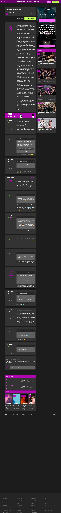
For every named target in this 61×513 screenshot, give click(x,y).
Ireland (23, 496)
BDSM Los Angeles (34, 500)
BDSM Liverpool (19, 503)
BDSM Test (47, 503)
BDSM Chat (47, 505)
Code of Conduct (5, 508)
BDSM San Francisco (34, 503)
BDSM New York (33, 498)
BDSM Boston (33, 505)
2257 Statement (5, 512)
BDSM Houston (33, 507)
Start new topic (20, 18)
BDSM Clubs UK (19, 512)
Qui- (7, 381)
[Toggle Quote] (18, 138)
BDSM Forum (18, 14)
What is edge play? (9, 379)
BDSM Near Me (47, 508)
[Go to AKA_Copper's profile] (10, 124)
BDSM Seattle (33, 510)
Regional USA (33, 496)
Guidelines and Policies (6, 507)
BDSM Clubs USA (34, 512)
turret (10, 309)
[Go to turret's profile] (10, 313)
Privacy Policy (5, 505)
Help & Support (5, 498)
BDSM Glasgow (19, 505)
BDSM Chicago (33, 508)
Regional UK (19, 496)
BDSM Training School (48, 510)
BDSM (46, 498)
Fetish (46, 500)
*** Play (47, 20)
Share (33, 13)
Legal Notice (5, 503)
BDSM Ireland (19, 508)
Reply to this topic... (16, 367)
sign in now (30, 361)
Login (49, 1)
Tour (3, 500)
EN (44, 1)
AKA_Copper (11, 120)
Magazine (7, 500)
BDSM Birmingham (20, 500)
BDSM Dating (47, 507)
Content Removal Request (7, 510)
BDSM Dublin (19, 510)
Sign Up (46, 46)
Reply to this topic (30, 18)
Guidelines (54, 4)
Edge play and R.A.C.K (9, 385)
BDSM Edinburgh (19, 507)
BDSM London (19, 498)
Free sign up (55, 1)
